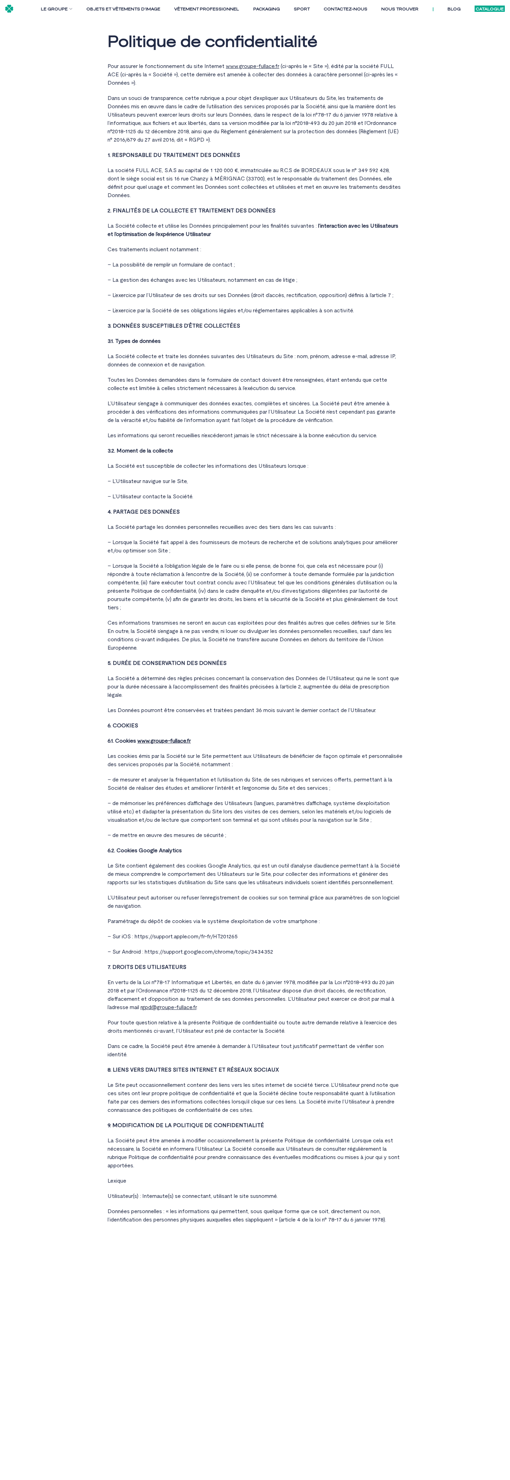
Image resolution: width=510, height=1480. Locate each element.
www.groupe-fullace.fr (252, 66)
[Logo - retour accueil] (9, 9)
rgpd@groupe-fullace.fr (168, 1007)
